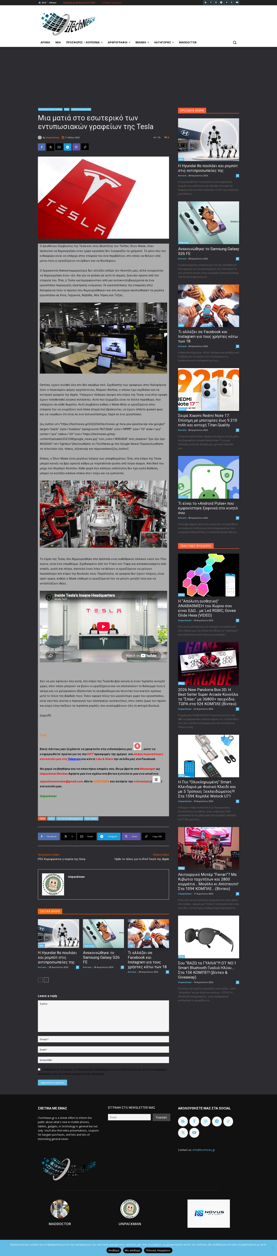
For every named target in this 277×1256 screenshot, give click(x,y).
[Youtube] (237, 3)
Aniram (42, 967)
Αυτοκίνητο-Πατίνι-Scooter (50, 109)
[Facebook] (211, 3)
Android (183, 497)
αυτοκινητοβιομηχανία (70, 818)
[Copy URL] (85, 147)
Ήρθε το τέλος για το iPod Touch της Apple (142, 859)
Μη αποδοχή (132, 1250)
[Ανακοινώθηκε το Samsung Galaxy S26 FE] (103, 933)
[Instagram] (216, 3)
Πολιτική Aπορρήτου (158, 1250)
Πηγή (43, 735)
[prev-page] (40, 979)
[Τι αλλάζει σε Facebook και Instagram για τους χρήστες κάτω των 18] (148, 933)
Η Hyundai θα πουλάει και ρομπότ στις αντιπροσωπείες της (57, 957)
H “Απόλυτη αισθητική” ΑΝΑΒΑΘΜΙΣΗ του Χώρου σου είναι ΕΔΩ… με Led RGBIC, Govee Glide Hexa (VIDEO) (207, 608)
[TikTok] (226, 3)
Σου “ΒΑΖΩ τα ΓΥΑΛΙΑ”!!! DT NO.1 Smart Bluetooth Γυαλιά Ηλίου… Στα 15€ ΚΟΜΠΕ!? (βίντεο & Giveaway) (207, 970)
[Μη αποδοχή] (272, 1248)
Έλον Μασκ (91, 818)
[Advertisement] (138, 75)
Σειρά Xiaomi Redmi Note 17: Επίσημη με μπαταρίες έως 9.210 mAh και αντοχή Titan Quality (207, 420)
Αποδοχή (113, 1250)
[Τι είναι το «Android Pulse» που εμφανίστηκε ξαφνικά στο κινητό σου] (208, 477)
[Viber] (76, 147)
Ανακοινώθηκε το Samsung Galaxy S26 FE (101, 957)
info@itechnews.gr (204, 1150)
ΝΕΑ (67, 109)
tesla (51, 818)
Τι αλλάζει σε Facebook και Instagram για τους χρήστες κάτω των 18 (147, 959)
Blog (181, 594)
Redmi (182, 409)
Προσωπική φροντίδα (81, 109)
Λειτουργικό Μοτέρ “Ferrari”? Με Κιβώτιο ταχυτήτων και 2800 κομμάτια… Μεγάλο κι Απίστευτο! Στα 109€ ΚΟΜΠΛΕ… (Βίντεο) (208, 881)
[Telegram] (221, 3)
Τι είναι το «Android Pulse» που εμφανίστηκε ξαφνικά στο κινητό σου (208, 508)
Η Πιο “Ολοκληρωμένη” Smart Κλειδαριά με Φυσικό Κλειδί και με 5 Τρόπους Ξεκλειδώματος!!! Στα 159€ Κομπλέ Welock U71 (207, 789)
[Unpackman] (40, 137)
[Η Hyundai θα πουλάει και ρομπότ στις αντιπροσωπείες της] (58, 933)
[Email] (59, 147)
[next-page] (46, 979)
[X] (232, 3)
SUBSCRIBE (101, 781)
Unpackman (52, 137)
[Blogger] (205, 3)
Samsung (89, 945)
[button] (234, 42)
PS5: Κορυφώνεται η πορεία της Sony (61, 859)
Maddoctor (60, 1224)
